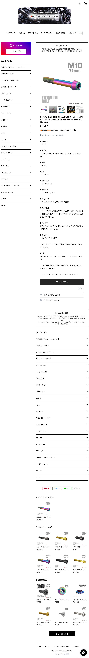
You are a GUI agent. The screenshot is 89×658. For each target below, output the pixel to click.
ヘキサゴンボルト (41, 372)
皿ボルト (39, 398)
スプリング (39, 451)
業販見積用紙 (60, 33)
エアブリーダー (41, 431)
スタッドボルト (40, 444)
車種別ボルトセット (42, 345)
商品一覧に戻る (62, 634)
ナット (38, 405)
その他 (38, 477)
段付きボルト (40, 392)
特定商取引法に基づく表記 (62, 646)
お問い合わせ (33, 33)
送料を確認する (61, 135)
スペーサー (39, 438)
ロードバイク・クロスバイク (45, 457)
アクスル (38, 471)
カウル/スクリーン (42, 464)
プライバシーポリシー (43, 646)
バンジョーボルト (41, 424)
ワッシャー (39, 411)
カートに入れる (62, 282)
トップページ (10, 33)
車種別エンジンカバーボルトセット (47, 339)
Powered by (59, 654)
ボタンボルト (40, 378)
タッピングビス (41, 385)
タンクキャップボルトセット (45, 352)
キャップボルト (41, 365)
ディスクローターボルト (44, 418)
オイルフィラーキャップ (43, 359)
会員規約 (76, 646)
